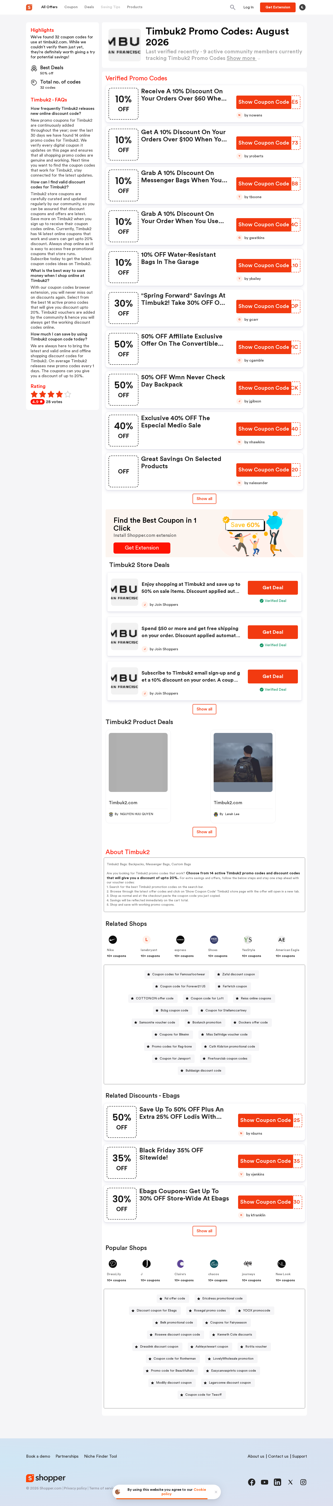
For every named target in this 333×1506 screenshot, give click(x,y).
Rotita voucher (256, 1346)
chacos (213, 1274)
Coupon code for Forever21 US (182, 986)
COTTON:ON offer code (155, 998)
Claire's (180, 1274)
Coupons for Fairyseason (228, 1322)
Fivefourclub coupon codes (227, 1058)
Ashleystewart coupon (211, 1346)
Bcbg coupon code (174, 1010)
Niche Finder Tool (100, 1456)
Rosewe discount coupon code (177, 1334)
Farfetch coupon (235, 986)
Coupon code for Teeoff (203, 1394)
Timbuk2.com (123, 803)
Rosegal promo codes (210, 1310)
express (180, 950)
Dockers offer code (253, 1022)
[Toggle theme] (302, 7)
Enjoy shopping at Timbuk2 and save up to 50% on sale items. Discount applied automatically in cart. (191, 591)
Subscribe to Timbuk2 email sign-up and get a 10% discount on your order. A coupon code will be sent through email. (191, 680)
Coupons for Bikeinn (174, 1034)
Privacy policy (75, 1488)
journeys (248, 1274)
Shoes (212, 950)
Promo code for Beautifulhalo (172, 1370)
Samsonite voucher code (157, 1022)
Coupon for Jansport (175, 1058)
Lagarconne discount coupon (230, 1382)
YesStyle (248, 950)
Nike (110, 950)
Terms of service (103, 1488)
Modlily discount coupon (174, 1382)
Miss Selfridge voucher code (227, 1034)
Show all (204, 499)
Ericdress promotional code (222, 1298)
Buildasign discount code (203, 1070)
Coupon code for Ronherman (175, 1358)
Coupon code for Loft (207, 998)
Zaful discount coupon (238, 974)
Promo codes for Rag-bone (172, 1046)
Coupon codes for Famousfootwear (178, 974)
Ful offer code (174, 1298)
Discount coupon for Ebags (157, 1310)
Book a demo (38, 1456)
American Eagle (287, 950)
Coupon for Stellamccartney (225, 1010)
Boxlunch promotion (206, 1022)
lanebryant (149, 950)
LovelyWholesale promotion (233, 1358)
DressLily (114, 1274)
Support (299, 1456)
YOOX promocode (256, 1310)
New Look (283, 1274)
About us (256, 1456)
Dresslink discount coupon (159, 1346)
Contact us (278, 1456)
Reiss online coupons (256, 998)
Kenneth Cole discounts (234, 1334)
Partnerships (67, 1456)
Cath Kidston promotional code (232, 1046)
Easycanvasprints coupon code (233, 1370)
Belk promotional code (176, 1322)
